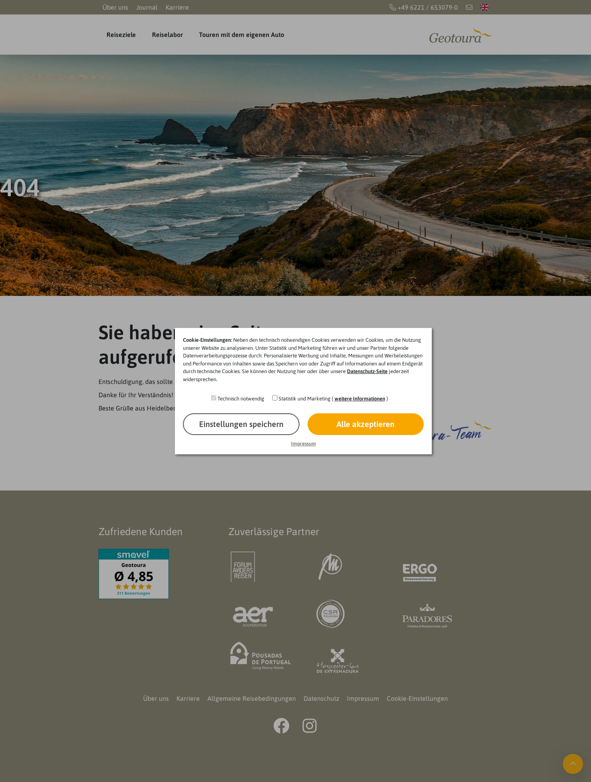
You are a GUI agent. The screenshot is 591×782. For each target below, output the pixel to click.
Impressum (303, 443)
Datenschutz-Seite (367, 371)
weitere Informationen (359, 399)
